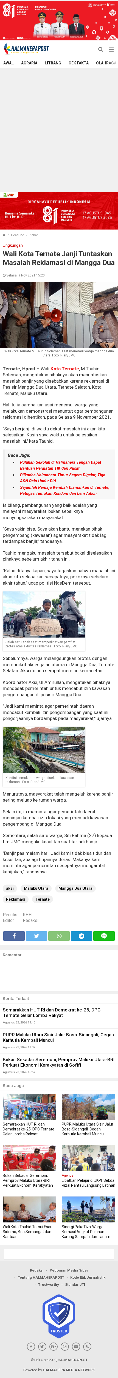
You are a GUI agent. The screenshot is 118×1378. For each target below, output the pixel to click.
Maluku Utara (36, 888)
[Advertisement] (59, 129)
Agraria (29, 63)
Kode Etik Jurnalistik (87, 1277)
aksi (10, 888)
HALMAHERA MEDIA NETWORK (69, 1370)
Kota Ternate (64, 368)
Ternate (42, 899)
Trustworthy (48, 1284)
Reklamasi (15, 899)
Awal (8, 63)
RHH (27, 914)
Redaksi (30, 920)
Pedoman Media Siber (69, 1270)
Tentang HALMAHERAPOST (41, 1277)
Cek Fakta (79, 63)
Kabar (34, 235)
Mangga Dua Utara (75, 888)
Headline (17, 235)
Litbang (53, 63)
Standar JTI (75, 1284)
